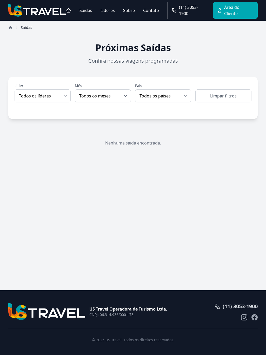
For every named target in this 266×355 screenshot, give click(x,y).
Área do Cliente (232, 10)
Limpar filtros (223, 96)
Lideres (108, 10)
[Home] (68, 10)
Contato (151, 10)
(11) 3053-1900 (188, 10)
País (138, 85)
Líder (19, 85)
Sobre (129, 10)
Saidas (85, 10)
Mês (78, 85)
